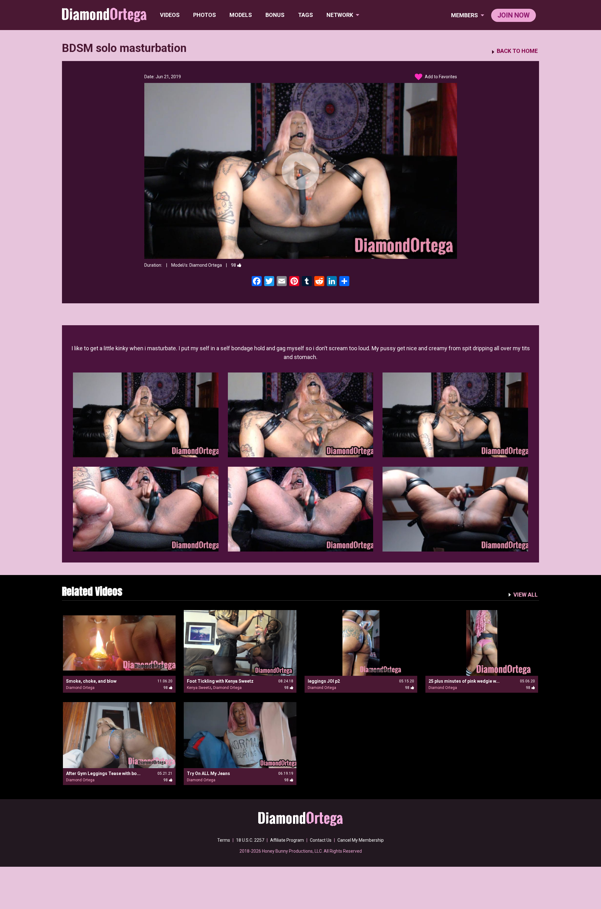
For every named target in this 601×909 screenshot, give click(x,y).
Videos (170, 15)
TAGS (305, 15)
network (340, 15)
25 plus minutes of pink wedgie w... (464, 681)
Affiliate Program (287, 840)
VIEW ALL (525, 594)
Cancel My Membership (360, 840)
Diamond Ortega (205, 265)
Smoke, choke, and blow (91, 681)
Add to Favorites (440, 76)
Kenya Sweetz (199, 688)
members (465, 15)
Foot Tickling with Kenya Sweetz (220, 681)
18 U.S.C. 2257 (250, 840)
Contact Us (320, 840)
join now (513, 15)
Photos (204, 15)
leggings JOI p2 (324, 681)
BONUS (275, 15)
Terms (223, 840)
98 (233, 265)
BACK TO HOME (517, 51)
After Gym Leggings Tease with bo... (103, 773)
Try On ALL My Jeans (208, 773)
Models (240, 15)
